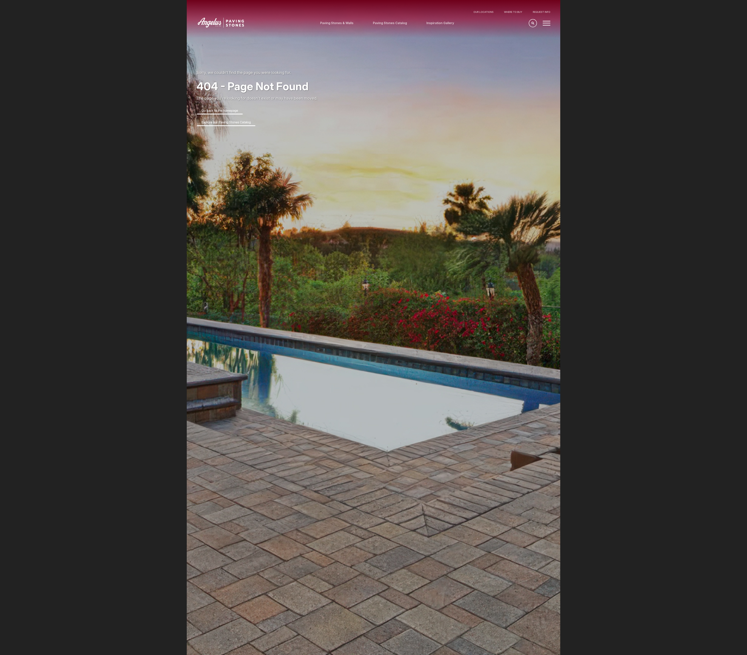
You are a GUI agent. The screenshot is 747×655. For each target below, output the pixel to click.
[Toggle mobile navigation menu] (546, 23)
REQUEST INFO (541, 12)
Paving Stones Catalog (390, 23)
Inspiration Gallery (440, 23)
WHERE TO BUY (513, 12)
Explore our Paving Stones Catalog (226, 122)
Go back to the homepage (220, 110)
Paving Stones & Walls (336, 23)
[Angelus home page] (221, 26)
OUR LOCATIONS (483, 12)
